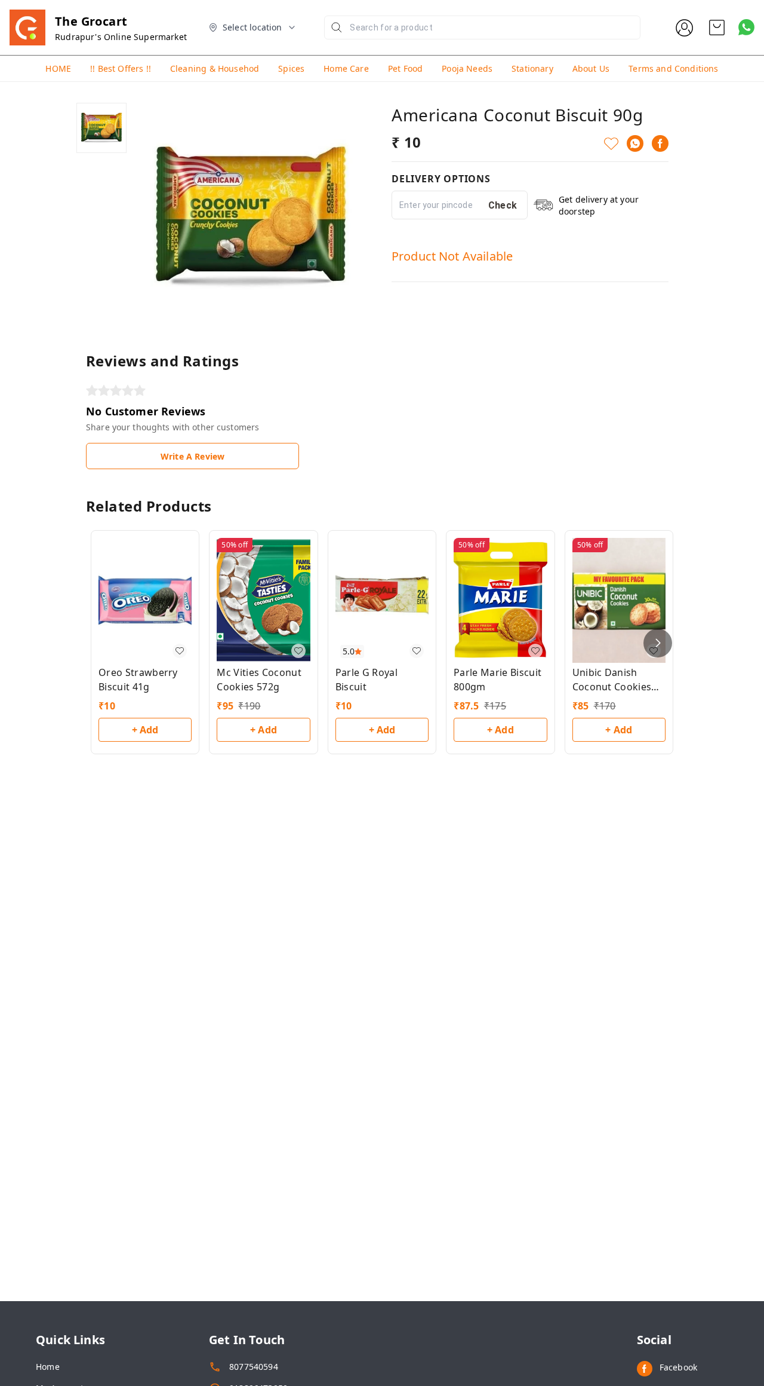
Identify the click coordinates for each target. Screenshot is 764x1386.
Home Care (346, 68)
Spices (291, 68)
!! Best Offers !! (120, 68)
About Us (590, 68)
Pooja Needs (467, 68)
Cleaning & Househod (214, 68)
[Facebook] (660, 143)
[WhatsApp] (635, 143)
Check (503, 205)
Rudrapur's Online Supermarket (121, 36)
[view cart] (716, 27)
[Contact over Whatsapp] (746, 27)
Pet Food (405, 68)
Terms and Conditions (673, 68)
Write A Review (192, 456)
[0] (716, 27)
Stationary (532, 68)
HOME (58, 68)
